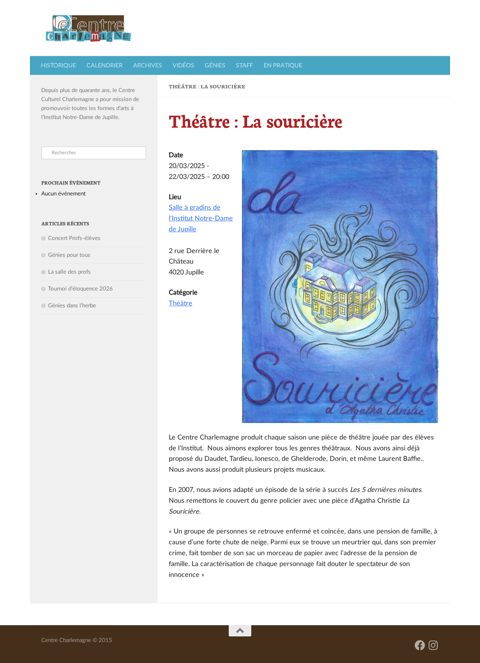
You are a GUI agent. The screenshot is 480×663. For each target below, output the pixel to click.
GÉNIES (215, 66)
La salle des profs (69, 272)
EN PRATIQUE (283, 66)
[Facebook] (420, 645)
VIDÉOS (183, 66)
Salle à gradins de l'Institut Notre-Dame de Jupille (201, 218)
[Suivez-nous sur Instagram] (433, 645)
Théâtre (180, 303)
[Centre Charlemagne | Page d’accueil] (88, 28)
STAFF (244, 66)
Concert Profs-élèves (74, 238)
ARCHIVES (147, 66)
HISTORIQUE (58, 66)
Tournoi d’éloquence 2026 (80, 289)
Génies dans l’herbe (72, 305)
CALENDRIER (105, 66)
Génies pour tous (69, 255)
